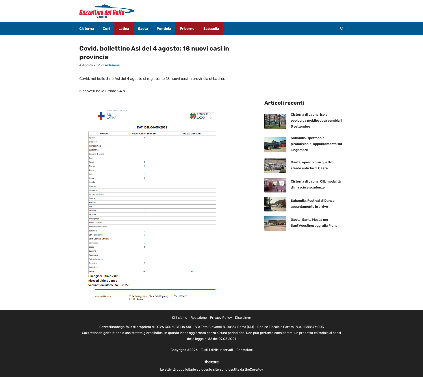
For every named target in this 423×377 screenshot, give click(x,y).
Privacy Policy (221, 318)
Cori (106, 28)
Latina (124, 28)
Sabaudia (211, 28)
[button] (342, 28)
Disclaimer (243, 318)
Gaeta (143, 28)
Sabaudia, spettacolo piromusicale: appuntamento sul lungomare (316, 144)
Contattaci (244, 350)
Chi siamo (179, 318)
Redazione (199, 318)
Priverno (187, 28)
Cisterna (86, 28)
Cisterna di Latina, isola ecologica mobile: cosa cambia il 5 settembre (316, 120)
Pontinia (164, 28)
